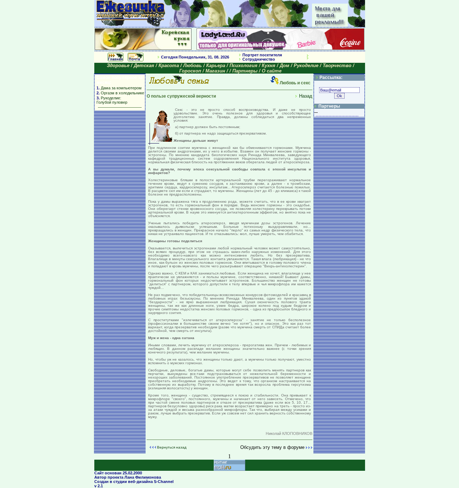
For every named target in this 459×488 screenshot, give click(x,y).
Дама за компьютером (121, 88)
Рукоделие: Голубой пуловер (111, 100)
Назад (305, 96)
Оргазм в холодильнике (122, 93)
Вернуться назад (171, 447)
